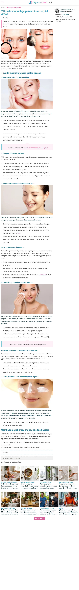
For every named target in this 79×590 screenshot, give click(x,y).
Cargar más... (39, 518)
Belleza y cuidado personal (14, 7)
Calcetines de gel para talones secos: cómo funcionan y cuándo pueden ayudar (9, 486)
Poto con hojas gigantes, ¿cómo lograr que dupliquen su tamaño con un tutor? (48, 486)
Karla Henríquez (68, 11)
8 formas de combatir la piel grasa (37, 148)
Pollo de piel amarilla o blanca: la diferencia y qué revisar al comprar (9, 512)
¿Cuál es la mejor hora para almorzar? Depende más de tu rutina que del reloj (68, 512)
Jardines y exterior (45, 482)
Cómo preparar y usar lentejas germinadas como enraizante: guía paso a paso (29, 512)
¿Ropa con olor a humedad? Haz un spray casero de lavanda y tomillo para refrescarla (30, 486)
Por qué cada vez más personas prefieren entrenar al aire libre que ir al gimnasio (49, 512)
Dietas (61, 508)
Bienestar (3, 7)
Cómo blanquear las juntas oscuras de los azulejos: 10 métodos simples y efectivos (67, 486)
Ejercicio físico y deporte (47, 508)
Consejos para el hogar (27, 482)
